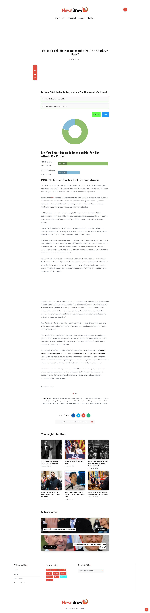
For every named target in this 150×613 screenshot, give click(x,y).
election (91, 398)
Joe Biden (74, 401)
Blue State (59, 398)
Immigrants (67, 401)
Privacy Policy (18, 578)
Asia (48, 570)
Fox (52, 198)
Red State (69, 403)
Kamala (80, 401)
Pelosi (49, 403)
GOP (47, 401)
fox (105, 398)
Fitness (49, 573)
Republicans (83, 403)
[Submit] (102, 570)
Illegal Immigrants (58, 401)
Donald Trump (84, 398)
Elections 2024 (99, 398)
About (16, 570)
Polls (76, 394)
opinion (45, 403)
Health (63, 573)
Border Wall (67, 398)
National (49, 576)
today (101, 403)
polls (57, 403)
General (56, 573)
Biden (54, 398)
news (97, 401)
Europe (54, 570)
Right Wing (91, 403)
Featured (62, 570)
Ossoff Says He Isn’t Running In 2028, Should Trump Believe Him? (74, 494)
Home (57, 18)
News (63, 18)
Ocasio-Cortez (104, 401)
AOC (50, 398)
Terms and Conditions (20, 583)
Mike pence (91, 401)
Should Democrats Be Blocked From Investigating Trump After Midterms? (98, 463)
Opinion (63, 576)
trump (105, 403)
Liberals (85, 401)
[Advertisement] (75, 32)
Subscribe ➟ (91, 18)
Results (96, 115)
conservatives (75, 398)
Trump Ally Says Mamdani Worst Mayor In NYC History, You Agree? (50, 494)
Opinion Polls (71, 18)
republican (76, 403)
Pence (54, 403)
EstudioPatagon (80, 608)
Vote (105, 115)
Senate (97, 403)
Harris (51, 401)
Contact (16, 574)
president (62, 403)
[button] (76, 99)
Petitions (81, 18)
